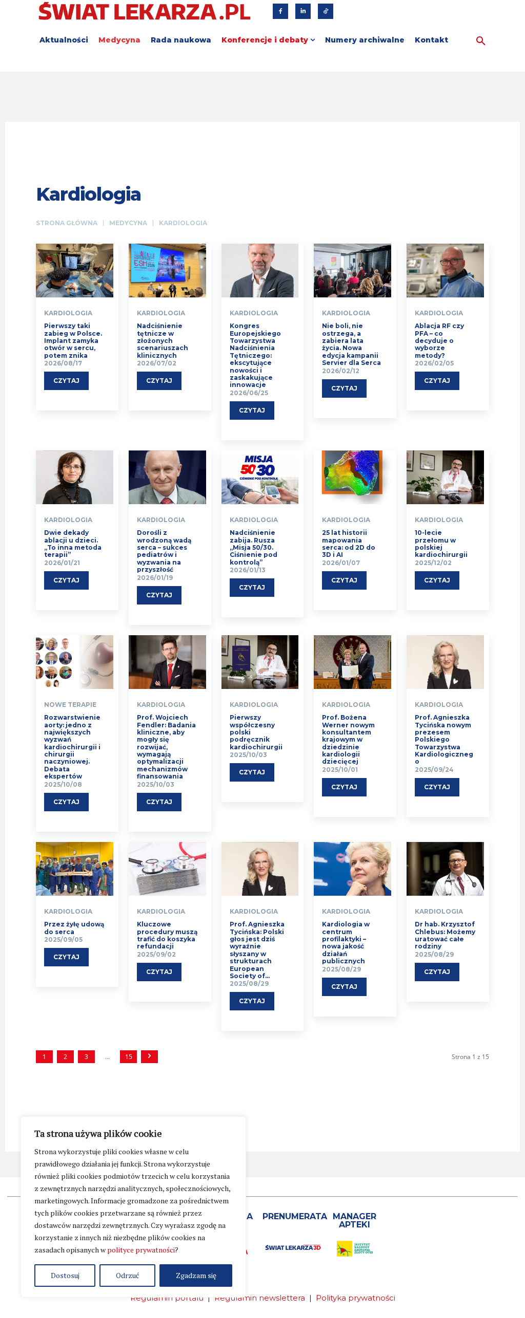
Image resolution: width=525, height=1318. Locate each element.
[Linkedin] (303, 11)
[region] (133, 1207)
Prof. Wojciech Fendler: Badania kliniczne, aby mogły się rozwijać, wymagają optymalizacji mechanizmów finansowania (166, 747)
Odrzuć (127, 1275)
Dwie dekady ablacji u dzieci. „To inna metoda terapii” (73, 543)
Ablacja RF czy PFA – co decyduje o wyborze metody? (439, 340)
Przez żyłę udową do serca (74, 927)
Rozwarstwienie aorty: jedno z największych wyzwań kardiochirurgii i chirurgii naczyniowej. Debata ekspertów (72, 747)
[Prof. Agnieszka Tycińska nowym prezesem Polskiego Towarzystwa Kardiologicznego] (445, 662)
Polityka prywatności (355, 1298)
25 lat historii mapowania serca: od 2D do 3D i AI (348, 543)
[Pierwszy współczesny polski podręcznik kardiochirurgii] (260, 662)
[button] (481, 41)
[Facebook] (280, 11)
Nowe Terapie (70, 705)
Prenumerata (294, 1216)
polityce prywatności (141, 1250)
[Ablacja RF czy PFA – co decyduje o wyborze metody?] (445, 271)
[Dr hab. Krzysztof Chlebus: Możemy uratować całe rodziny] (445, 869)
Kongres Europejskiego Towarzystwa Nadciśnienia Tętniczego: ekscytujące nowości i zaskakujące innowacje (255, 355)
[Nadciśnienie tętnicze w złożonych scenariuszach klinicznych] (167, 271)
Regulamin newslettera (259, 1298)
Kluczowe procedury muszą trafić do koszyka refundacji (167, 935)
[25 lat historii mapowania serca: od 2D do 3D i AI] (352, 477)
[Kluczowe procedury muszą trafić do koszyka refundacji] (167, 869)
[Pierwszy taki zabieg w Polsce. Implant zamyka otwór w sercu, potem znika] (74, 271)
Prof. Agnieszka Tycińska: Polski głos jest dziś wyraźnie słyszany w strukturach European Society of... (257, 950)
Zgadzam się (196, 1275)
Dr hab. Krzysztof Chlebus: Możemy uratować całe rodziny (445, 935)
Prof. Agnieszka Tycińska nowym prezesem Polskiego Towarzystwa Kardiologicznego (444, 739)
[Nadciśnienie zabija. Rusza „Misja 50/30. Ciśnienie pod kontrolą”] (260, 477)
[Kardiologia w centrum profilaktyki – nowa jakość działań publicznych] (352, 869)
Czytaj (66, 380)
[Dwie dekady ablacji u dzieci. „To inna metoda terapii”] (74, 477)
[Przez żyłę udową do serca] (74, 869)
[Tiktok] (325, 11)
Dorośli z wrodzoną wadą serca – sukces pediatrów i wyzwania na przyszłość (164, 551)
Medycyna (128, 223)
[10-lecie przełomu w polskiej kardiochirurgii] (445, 477)
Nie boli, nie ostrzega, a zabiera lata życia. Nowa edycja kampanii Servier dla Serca (351, 344)
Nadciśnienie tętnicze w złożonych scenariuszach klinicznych (162, 340)
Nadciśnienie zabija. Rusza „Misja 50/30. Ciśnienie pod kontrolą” (253, 547)
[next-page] (149, 1056)
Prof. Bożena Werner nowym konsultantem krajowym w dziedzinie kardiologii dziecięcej (348, 739)
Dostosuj (65, 1275)
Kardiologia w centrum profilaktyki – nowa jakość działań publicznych (346, 942)
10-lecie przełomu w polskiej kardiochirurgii (441, 543)
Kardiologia (68, 313)
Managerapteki (354, 1220)
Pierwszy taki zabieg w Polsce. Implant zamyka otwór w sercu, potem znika (73, 340)
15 (128, 1056)
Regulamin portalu (167, 1298)
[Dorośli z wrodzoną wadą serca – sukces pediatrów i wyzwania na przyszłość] (167, 477)
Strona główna (66, 223)
